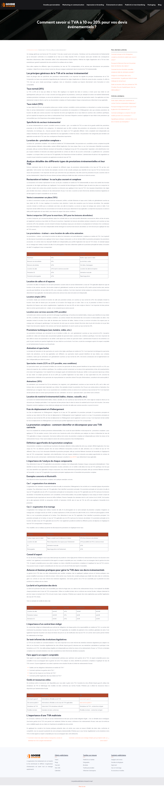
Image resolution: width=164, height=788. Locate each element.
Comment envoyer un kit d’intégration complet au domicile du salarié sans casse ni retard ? (123, 57)
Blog (159, 5)
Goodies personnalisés (51, 5)
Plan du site (82, 786)
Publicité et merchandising (135, 5)
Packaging (151, 5)
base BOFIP (73, 457)
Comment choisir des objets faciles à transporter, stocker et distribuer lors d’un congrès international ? (45, 739)
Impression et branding (95, 5)
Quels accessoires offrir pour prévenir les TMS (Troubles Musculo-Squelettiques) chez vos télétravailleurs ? (124, 87)
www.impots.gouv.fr (85, 699)
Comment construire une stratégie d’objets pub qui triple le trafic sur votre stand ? (88, 739)
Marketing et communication (73, 5)
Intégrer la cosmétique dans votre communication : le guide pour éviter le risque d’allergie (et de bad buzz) (124, 78)
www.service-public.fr (85, 703)
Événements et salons (114, 5)
